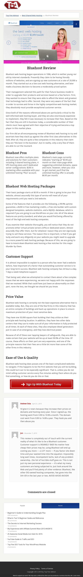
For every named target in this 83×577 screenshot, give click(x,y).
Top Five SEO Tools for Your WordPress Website (26, 544)
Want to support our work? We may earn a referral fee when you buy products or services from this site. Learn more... (47, 575)
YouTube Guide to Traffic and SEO (20, 539)
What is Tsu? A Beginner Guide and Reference (25, 518)
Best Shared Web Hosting (32, 15)
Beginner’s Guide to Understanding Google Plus (26, 513)
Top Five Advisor (12, 15)
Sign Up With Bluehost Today (43, 384)
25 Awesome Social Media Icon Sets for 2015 (24, 534)
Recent (60, 506)
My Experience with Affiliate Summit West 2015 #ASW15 (29, 528)
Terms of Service (47, 569)
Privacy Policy (35, 569)
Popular (22, 506)
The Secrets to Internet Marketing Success (24, 523)
